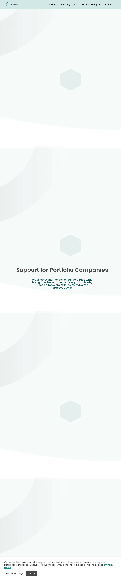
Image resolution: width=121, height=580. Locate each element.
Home (52, 4)
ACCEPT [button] (31, 573)
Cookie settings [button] (13, 573)
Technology (65, 4)
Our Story (110, 4)
